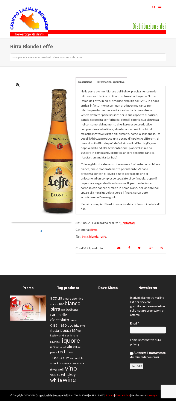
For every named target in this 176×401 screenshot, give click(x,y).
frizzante (79, 325)
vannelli (58, 369)
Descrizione (85, 81)
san (72, 358)
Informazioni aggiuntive (110, 81)
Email (134, 323)
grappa (65, 330)
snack (54, 363)
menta (54, 346)
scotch (79, 358)
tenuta (75, 363)
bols (63, 309)
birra (85, 236)
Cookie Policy (122, 395)
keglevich (55, 335)
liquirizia (55, 341)
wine (69, 379)
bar (61, 304)
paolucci (77, 346)
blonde (94, 236)
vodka (55, 374)
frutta (54, 330)
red (61, 351)
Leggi (133, 340)
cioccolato (59, 319)
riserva (69, 352)
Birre (93, 229)
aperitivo (77, 298)
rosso (56, 357)
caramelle (58, 314)
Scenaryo (151, 395)
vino (71, 368)
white (56, 380)
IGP (75, 330)
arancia (54, 304)
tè (51, 369)
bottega (72, 309)
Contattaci (127, 223)
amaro (67, 298)
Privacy (110, 395)
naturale (65, 346)
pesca (53, 352)
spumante (65, 363)
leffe (103, 236)
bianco (72, 303)
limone (74, 335)
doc (70, 325)
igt (79, 330)
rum (66, 358)
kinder (65, 335)
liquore (70, 340)
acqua (56, 298)
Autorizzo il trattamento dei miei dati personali (148, 355)
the (82, 363)
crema (73, 320)
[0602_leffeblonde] (18, 85)
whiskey (68, 374)
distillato (58, 325)
